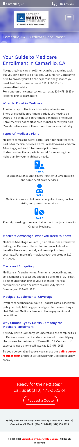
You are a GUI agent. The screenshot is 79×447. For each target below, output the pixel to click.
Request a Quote (40, 401)
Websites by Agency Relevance (40, 439)
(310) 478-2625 (66, 4)
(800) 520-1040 (43, 424)
